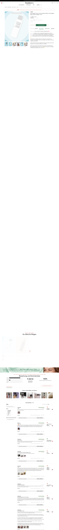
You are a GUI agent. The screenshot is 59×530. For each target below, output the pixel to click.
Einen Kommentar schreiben (47, 385)
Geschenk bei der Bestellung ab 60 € (29, 0)
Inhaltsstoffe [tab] (47, 28)
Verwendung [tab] (53, 28)
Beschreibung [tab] (41, 28)
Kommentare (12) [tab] (9, 386)
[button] (6, 44)
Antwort (18, 415)
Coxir (31, 11)
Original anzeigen (40, 434)
